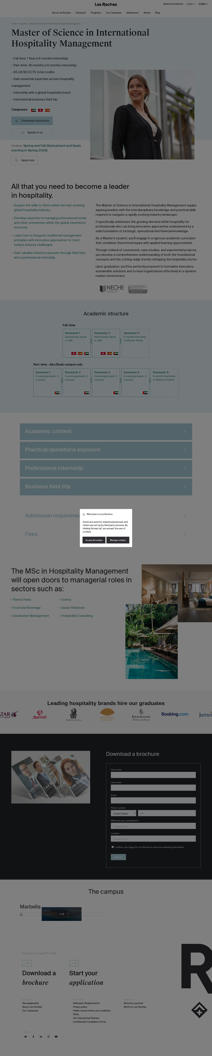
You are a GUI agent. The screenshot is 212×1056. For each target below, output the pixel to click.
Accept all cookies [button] (94, 540)
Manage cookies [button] (118, 540)
